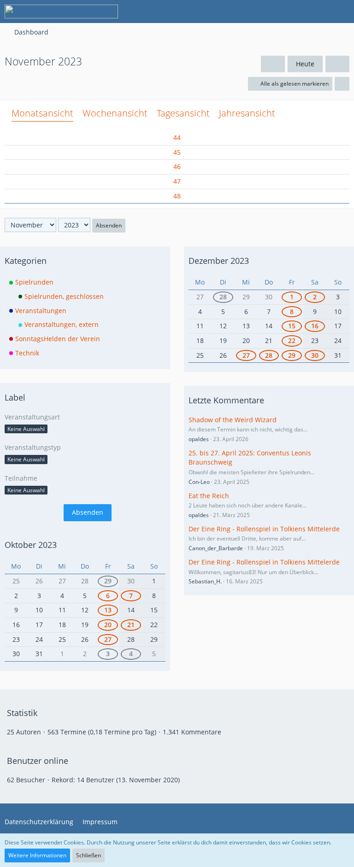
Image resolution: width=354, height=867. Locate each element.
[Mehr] (342, 84)
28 (223, 296)
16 (315, 325)
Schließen (88, 855)
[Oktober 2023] (273, 64)
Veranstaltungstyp (33, 447)
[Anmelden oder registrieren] (319, 11)
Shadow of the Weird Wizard (233, 419)
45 (177, 152)
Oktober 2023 (31, 544)
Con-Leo (199, 482)
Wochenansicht (115, 113)
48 (177, 196)
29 (108, 580)
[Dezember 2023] (337, 64)
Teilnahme (21, 478)
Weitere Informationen (37, 855)
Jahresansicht (247, 113)
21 (131, 624)
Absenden (109, 225)
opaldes (199, 439)
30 (315, 355)
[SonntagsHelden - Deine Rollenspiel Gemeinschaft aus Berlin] (61, 11)
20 (108, 624)
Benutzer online (37, 760)
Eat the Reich (209, 495)
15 (291, 325)
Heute (305, 63)
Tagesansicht (183, 113)
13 (108, 609)
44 (177, 137)
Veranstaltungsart (32, 417)
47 (177, 181)
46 (177, 166)
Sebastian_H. (205, 581)
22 (291, 340)
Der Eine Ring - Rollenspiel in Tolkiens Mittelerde (264, 528)
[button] (296, 11)
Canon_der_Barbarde (216, 548)
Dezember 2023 (219, 260)
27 (108, 639)
